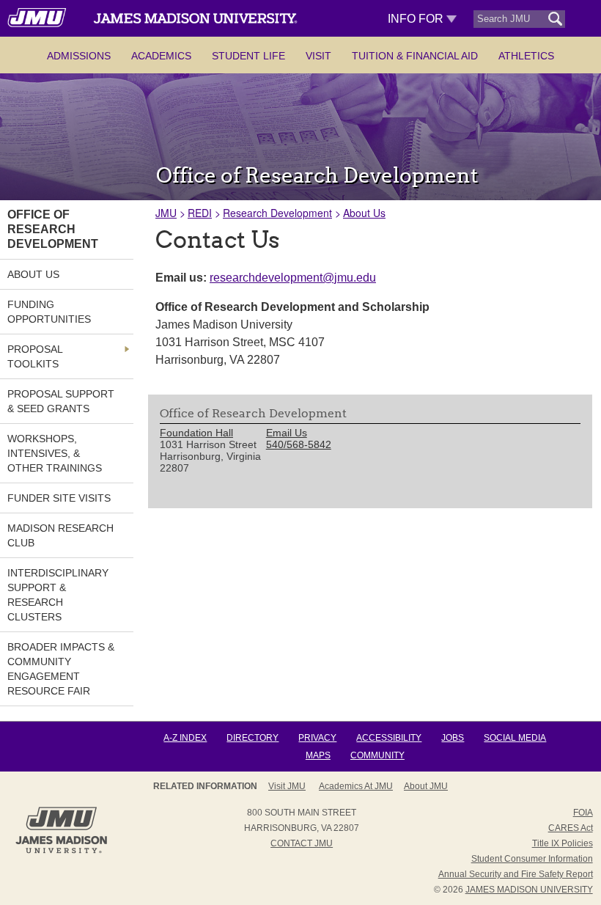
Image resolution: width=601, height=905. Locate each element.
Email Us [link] (286, 433)
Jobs (452, 738)
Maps (318, 755)
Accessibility (388, 738)
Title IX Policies (562, 843)
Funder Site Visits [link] (59, 498)
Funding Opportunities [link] (49, 311)
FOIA (583, 812)
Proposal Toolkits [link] (34, 356)
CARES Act (570, 828)
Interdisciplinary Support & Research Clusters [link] (57, 595)
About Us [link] (33, 274)
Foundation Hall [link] (196, 433)
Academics (161, 56)
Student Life (248, 56)
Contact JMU (301, 843)
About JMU (426, 786)
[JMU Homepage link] (61, 851)
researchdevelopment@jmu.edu (293, 277)
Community (377, 755)
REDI (200, 212)
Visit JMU (287, 786)
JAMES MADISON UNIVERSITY (529, 889)
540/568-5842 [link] (298, 444)
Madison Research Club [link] (60, 535)
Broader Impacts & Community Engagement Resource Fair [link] (60, 669)
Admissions (79, 56)
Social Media (515, 738)
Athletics (526, 56)
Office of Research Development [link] (52, 229)
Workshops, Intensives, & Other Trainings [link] (54, 453)
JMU (166, 212)
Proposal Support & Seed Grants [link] (60, 401)
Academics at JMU (356, 786)
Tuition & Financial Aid (415, 56)
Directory (252, 738)
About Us (364, 212)
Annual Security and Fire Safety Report (515, 874)
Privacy (317, 738)
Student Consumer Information (532, 859)
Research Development (277, 212)
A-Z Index (185, 738)
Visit (318, 56)
